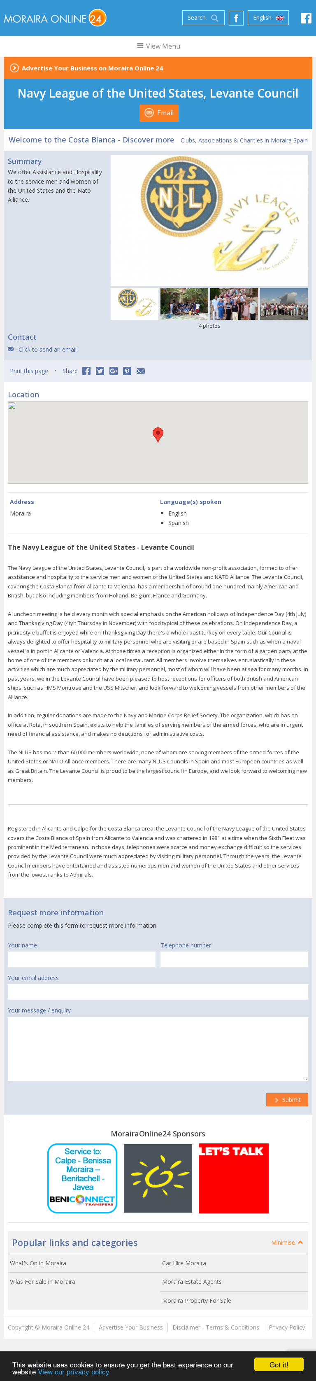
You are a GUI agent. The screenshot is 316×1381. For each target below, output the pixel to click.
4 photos (210, 325)
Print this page (29, 371)
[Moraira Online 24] (55, 17)
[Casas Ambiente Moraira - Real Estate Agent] (158, 1178)
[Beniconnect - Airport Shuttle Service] (82, 1178)
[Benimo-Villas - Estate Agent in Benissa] (234, 1178)
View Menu (162, 46)
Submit (291, 1099)
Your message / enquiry (39, 1010)
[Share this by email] (141, 371)
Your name (22, 945)
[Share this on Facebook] (86, 371)
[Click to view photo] (134, 304)
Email (165, 112)
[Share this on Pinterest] (127, 371)
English (263, 17)
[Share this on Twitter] (100, 371)
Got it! (279, 1364)
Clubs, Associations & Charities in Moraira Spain (244, 140)
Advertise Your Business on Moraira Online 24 (92, 68)
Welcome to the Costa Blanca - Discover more (91, 140)
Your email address (33, 978)
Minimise (284, 1242)
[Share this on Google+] (113, 371)
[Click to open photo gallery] (209, 221)
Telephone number (185, 945)
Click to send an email (48, 349)
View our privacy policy (73, 1371)
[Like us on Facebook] (236, 18)
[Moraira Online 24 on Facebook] (306, 20)
